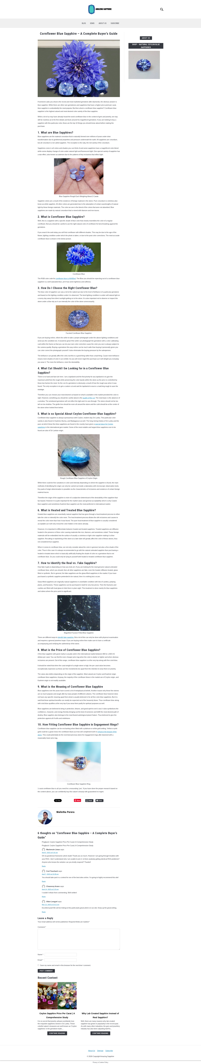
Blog (84, 23)
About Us (102, 23)
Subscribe (115, 23)
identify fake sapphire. (66, 637)
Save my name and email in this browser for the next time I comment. (65, 965)
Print (100, 800)
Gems (92, 23)
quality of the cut (89, 398)
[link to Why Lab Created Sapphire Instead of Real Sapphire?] (100, 995)
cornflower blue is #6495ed (66, 278)
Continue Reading (57, 1033)
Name (40, 954)
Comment (42, 927)
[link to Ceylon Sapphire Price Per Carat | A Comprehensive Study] (57, 995)
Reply (44, 866)
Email (90, 800)
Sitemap (100, 1051)
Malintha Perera (66, 812)
